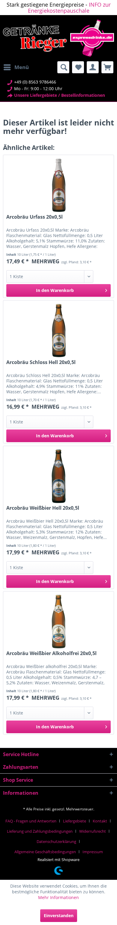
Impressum (92, 851)
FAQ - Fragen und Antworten (30, 821)
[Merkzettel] (78, 67)
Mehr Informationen (58, 897)
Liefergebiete (74, 821)
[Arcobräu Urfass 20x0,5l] (58, 185)
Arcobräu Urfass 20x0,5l (34, 217)
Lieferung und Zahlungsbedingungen (40, 831)
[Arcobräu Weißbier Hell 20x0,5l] (58, 476)
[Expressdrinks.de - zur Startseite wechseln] (58, 38)
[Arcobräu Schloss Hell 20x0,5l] (58, 330)
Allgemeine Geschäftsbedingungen (45, 851)
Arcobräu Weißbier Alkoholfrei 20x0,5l (51, 653)
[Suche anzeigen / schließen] (63, 67)
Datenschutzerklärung (56, 841)
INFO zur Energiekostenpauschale (69, 7)
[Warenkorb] (107, 67)
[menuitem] (16, 67)
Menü (21, 67)
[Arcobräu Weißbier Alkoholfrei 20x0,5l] (58, 621)
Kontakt (100, 821)
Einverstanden (59, 915)
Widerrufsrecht (92, 831)
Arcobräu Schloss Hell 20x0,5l (41, 362)
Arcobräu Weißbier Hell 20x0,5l (42, 508)
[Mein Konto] (93, 67)
